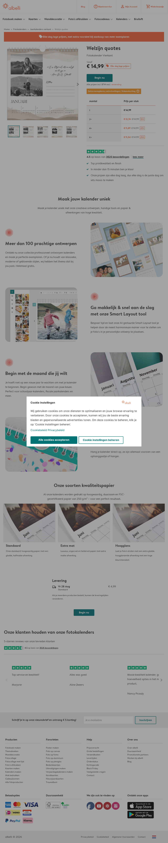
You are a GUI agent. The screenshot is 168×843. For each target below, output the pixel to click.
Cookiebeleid (39, 430)
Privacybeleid (56, 430)
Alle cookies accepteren (53, 439)
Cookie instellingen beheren (101, 440)
